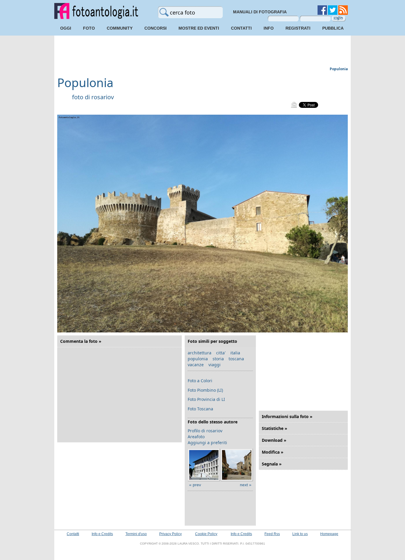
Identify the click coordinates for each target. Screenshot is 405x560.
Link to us (300, 534)
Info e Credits (102, 534)
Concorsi (155, 28)
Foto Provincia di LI (206, 399)
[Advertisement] (202, 52)
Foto (89, 28)
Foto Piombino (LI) (205, 390)
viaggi (214, 364)
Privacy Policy (170, 534)
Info (269, 28)
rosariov (102, 97)
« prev (195, 484)
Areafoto (196, 436)
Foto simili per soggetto (212, 341)
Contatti (241, 28)
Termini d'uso (136, 534)
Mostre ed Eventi (198, 28)
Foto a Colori (200, 380)
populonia (198, 358)
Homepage (329, 534)
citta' (221, 353)
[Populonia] (202, 331)
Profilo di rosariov (205, 430)
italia (235, 353)
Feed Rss (272, 534)
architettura (199, 353)
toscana (236, 358)
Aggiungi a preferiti (207, 442)
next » (245, 484)
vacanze (196, 364)
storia (218, 358)
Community (120, 28)
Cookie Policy (206, 534)
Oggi (65, 28)
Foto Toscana (200, 409)
